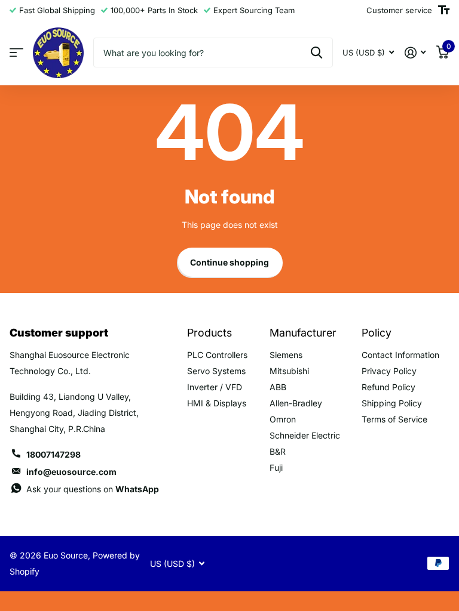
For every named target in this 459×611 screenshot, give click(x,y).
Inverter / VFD (214, 387)
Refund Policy (388, 387)
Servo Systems (216, 371)
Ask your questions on (92, 489)
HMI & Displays (216, 403)
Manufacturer (303, 332)
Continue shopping (229, 262)
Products (209, 332)
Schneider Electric (305, 435)
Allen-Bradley (296, 403)
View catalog (16, 53)
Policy (376, 332)
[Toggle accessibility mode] (443, 10)
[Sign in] (415, 52)
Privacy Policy (389, 371)
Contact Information (400, 355)
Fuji (276, 467)
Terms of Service (394, 419)
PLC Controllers (217, 355)
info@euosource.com (71, 472)
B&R (278, 451)
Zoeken (316, 52)
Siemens (286, 355)
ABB (278, 387)
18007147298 (53, 454)
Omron (283, 419)
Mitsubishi (289, 371)
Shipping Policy (392, 403)
